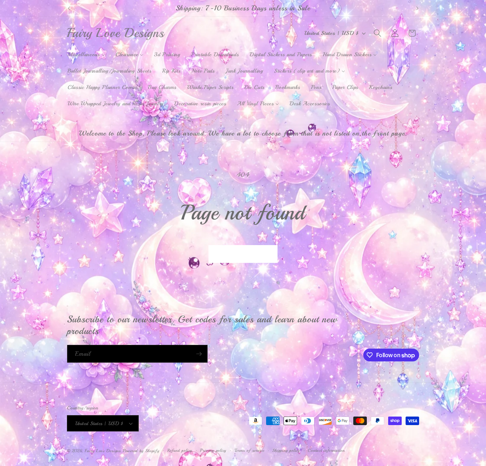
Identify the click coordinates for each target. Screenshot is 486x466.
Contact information (326, 450)
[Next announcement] (417, 8)
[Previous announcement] (69, 8)
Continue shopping (243, 254)
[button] (377, 33)
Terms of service (249, 450)
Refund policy (179, 450)
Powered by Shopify (141, 451)
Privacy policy (213, 450)
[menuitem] (86, 55)
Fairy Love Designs (103, 451)
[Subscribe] (198, 354)
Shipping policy (286, 450)
